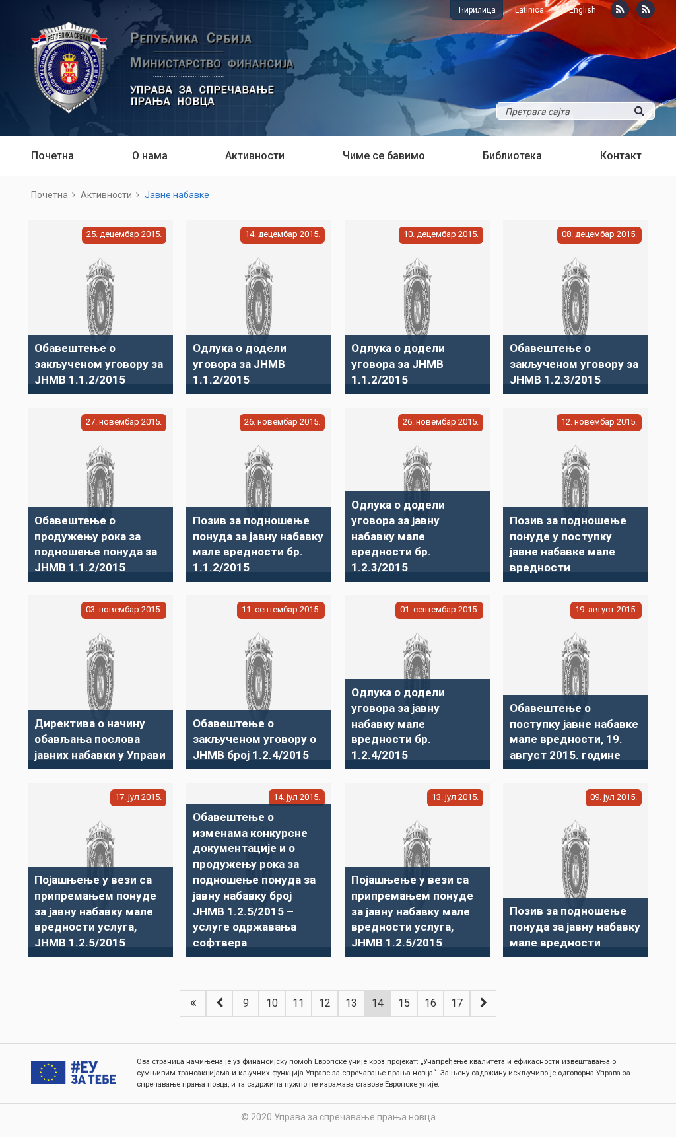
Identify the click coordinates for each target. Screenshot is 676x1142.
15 (404, 1003)
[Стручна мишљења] (645, 9)
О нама (150, 155)
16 (430, 1003)
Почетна (52, 155)
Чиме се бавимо (384, 155)
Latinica (529, 10)
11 (298, 1003)
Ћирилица (476, 10)
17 (457, 1003)
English (582, 10)
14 (378, 1003)
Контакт (621, 155)
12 (325, 1003)
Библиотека (512, 155)
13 (351, 1003)
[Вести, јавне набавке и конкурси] (620, 9)
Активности (255, 155)
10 (272, 1003)
